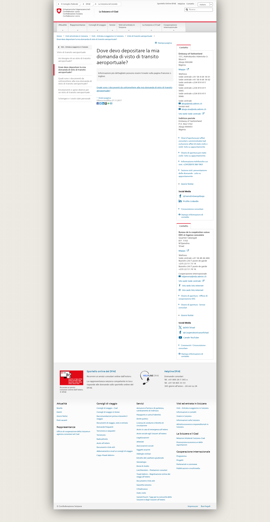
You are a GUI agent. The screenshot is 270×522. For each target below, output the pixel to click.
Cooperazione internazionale (170, 26)
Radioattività (102, 439)
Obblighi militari (144, 454)
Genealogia (141, 462)
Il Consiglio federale (69, 4)
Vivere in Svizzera (183, 416)
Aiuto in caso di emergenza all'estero (152, 430)
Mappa (182, 69)
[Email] (111, 103)
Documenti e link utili (106, 447)
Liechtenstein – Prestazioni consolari (152, 470)
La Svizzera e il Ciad (151, 25)
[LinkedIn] (103, 103)
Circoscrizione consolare (192, 209)
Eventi (59, 412)
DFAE (88, 4)
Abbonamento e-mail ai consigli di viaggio (115, 451)
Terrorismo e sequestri (106, 431)
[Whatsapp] (108, 103)
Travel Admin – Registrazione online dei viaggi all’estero (153, 475)
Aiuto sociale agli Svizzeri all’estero (151, 434)
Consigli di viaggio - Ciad (107, 408)
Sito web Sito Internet (192, 285)
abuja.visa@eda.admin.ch (194, 109)
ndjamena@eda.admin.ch (194, 276)
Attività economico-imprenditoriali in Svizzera (192, 425)
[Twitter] (100, 103)
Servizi (112, 25)
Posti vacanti (62, 420)
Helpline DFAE (172, 371)
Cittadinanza (142, 489)
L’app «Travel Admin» (105, 455)
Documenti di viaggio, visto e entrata (112, 423)
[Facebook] (98, 103)
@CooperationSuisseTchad (196, 332)
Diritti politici (142, 419)
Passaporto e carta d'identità (149, 415)
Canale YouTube (191, 337)
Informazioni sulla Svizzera (188, 420)
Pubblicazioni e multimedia (188, 468)
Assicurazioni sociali (145, 446)
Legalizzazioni (143, 438)
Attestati (140, 442)
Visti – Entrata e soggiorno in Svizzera (107, 36)
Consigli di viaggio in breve (108, 412)
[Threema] (106, 103)
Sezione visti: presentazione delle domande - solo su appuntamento (193, 173)
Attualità (62, 25)
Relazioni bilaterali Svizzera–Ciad (190, 438)
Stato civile (141, 493)
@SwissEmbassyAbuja (193, 196)
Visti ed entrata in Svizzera (127, 26)
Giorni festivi (187, 184)
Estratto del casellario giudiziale (150, 458)
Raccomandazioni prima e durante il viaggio (112, 417)
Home (59, 36)
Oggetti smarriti (143, 450)
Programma (181, 456)
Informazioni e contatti (186, 412)
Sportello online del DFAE (101, 371)
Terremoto (101, 435)
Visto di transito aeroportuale (139, 36)
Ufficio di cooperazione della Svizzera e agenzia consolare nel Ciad (73, 432)
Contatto (182, 47)
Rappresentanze (77, 25)
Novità (59, 408)
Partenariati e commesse (186, 464)
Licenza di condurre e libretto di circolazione (150, 424)
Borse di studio (143, 466)
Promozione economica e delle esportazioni (189, 443)
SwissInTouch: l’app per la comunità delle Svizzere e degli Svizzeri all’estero (154, 498)
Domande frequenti (105, 427)
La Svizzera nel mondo (107, 4)
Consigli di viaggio (97, 25)
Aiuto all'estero (103, 443)
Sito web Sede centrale (190, 113)
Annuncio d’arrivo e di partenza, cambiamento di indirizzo (150, 409)
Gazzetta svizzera (144, 485)
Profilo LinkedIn (191, 201)
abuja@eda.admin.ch (192, 103)
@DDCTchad (189, 327)
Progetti (179, 460)
